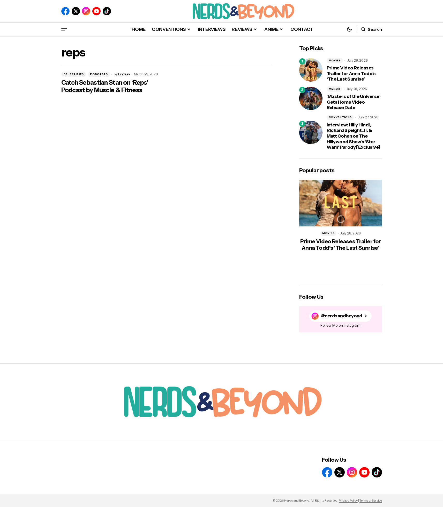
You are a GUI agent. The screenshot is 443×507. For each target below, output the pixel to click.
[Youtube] (96, 11)
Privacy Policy (348, 500)
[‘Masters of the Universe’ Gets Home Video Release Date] (310, 98)
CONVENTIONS (340, 117)
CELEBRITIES (73, 74)
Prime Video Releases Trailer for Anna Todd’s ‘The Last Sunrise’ (351, 73)
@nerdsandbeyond (341, 316)
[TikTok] (107, 11)
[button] (64, 29)
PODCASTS (99, 74)
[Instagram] (86, 11)
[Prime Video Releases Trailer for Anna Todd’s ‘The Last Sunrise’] (310, 70)
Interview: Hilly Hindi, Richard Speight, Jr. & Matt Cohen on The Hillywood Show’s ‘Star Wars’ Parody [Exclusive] (353, 136)
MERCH (334, 88)
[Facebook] (65, 11)
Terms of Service (370, 500)
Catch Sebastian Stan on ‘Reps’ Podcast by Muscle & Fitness (104, 86)
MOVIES (335, 60)
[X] (76, 11)
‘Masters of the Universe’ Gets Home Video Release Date (353, 102)
